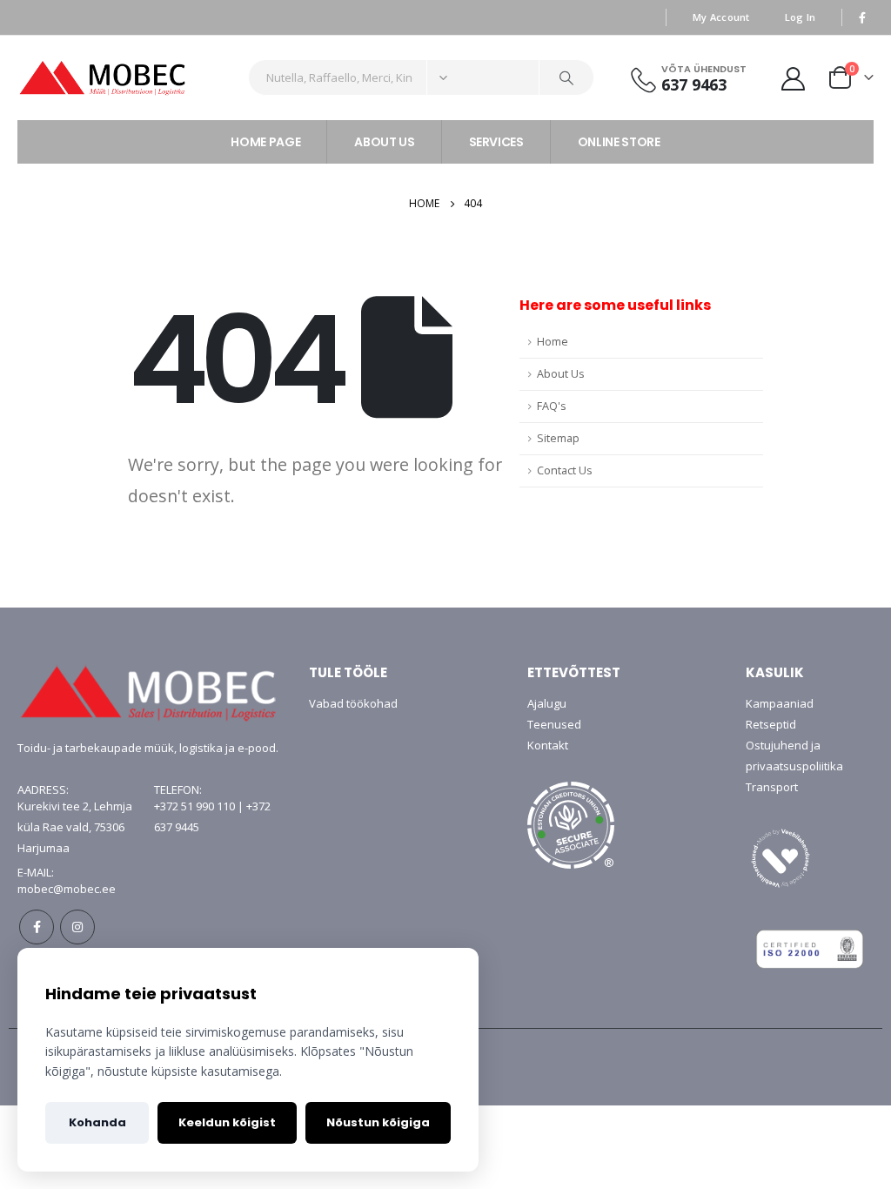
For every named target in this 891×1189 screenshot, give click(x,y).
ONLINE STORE (619, 142)
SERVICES (496, 142)
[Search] (566, 77)
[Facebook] (862, 17)
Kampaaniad (780, 703)
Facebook (36, 927)
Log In (800, 17)
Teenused (554, 724)
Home (552, 341)
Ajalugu (546, 703)
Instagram (77, 927)
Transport (772, 787)
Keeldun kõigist (227, 1122)
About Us (561, 373)
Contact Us (565, 470)
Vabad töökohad (353, 703)
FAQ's (551, 406)
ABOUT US (384, 142)
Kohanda (97, 1122)
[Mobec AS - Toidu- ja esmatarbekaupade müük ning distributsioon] (126, 78)
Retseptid (771, 724)
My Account (721, 17)
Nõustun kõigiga (378, 1122)
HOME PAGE (265, 142)
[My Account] (793, 78)
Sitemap (558, 438)
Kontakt (547, 745)
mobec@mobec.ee (66, 889)
